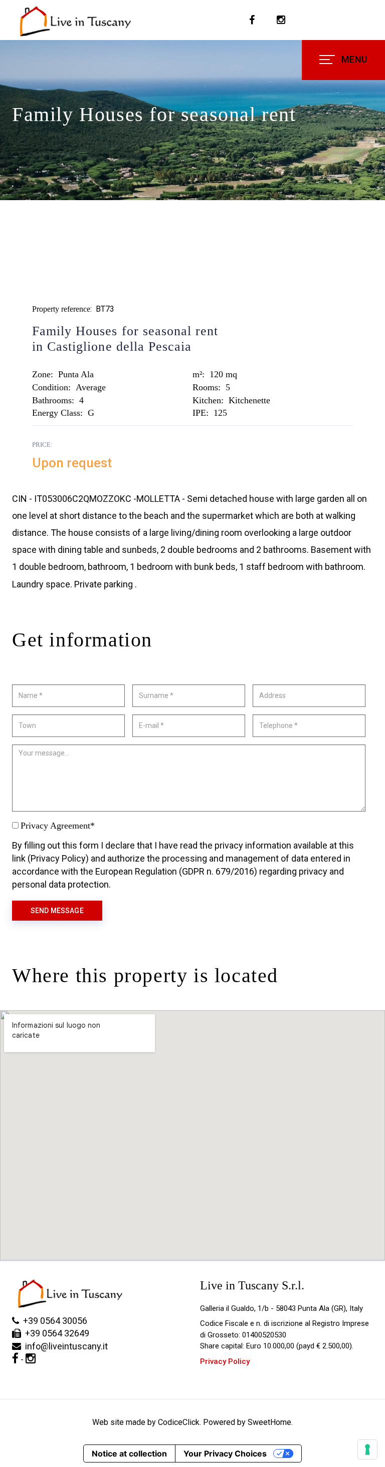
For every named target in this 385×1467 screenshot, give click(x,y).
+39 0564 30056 (53, 1320)
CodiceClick (179, 1422)
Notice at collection (129, 1453)
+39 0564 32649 (55, 1333)
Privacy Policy (225, 1361)
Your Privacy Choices (225, 1453)
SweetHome (269, 1422)
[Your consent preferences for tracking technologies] (367, 1449)
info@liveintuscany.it (64, 1346)
